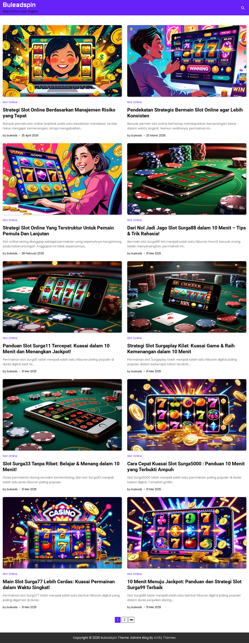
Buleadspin (19, 5)
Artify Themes (164, 637)
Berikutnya (131, 620)
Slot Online (10, 102)
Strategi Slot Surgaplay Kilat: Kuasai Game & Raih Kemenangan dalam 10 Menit (181, 348)
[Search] (242, 7)
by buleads (10, 135)
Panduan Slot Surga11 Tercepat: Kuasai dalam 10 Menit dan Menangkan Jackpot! (56, 348)
